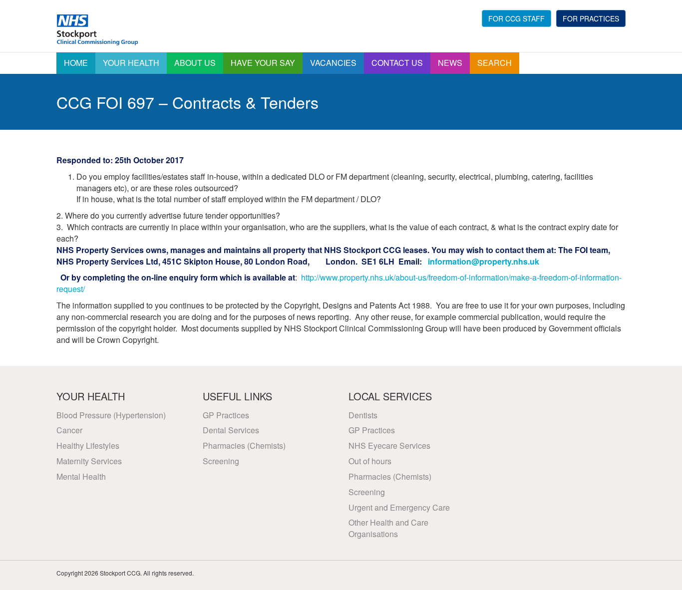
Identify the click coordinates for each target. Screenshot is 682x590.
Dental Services (231, 430)
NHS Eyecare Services (389, 445)
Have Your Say (263, 62)
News (450, 62)
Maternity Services (89, 461)
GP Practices (226, 415)
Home (76, 62)
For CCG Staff (516, 18)
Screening (221, 461)
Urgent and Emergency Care (399, 507)
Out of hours (369, 461)
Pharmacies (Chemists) (244, 445)
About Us (195, 62)
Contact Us (397, 62)
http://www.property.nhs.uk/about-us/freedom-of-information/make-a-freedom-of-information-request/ (339, 283)
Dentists (362, 415)
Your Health (131, 62)
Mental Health (81, 476)
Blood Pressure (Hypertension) (111, 415)
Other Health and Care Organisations (388, 528)
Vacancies (333, 62)
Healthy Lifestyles (87, 445)
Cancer (69, 430)
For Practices (591, 18)
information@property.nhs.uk (483, 261)
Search (494, 62)
